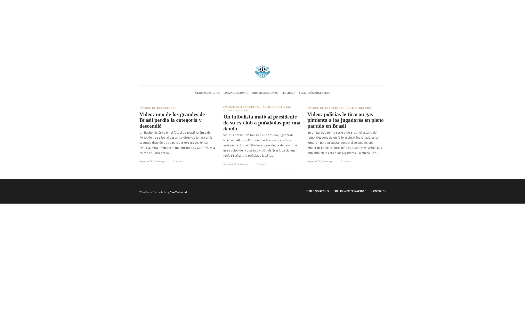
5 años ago (159, 161)
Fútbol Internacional (158, 108)
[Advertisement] (262, 28)
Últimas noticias (207, 92)
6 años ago (243, 164)
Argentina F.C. (146, 161)
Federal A (289, 92)
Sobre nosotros (317, 191)
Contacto (378, 191)
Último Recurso (236, 110)
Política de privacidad (350, 191)
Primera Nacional (265, 92)
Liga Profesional (236, 92)
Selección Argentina (314, 92)
